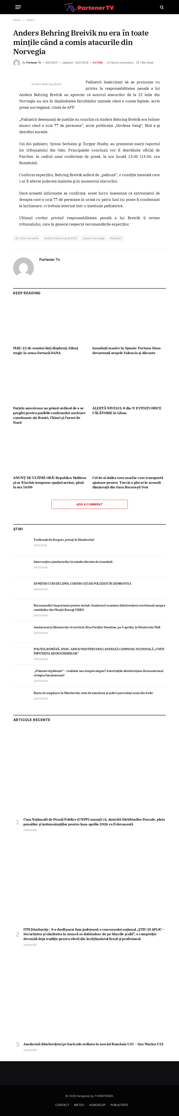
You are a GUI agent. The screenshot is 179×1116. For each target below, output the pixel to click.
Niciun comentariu (122, 62)
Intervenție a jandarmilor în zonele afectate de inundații (73, 562)
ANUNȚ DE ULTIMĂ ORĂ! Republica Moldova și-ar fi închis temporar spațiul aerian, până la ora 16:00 (49, 482)
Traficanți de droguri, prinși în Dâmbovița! (64, 540)
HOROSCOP (97, 1105)
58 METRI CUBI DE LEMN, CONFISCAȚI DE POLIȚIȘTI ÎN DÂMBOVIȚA (82, 584)
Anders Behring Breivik (60, 238)
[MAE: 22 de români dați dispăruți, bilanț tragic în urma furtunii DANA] (50, 322)
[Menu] (18, 7)
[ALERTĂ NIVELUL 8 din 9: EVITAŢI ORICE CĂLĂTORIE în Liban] (129, 382)
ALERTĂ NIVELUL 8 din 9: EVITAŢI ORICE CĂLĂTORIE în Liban (126, 410)
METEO (79, 1105)
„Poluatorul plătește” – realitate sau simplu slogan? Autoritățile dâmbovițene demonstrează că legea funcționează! (98, 673)
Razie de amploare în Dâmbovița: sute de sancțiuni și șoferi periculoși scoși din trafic (93, 693)
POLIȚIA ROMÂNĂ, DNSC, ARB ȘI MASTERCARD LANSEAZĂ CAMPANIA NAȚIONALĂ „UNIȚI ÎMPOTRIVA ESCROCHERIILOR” (99, 651)
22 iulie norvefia (27, 238)
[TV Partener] (89, 7)
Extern (98, 62)
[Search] (161, 7)
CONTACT (62, 1105)
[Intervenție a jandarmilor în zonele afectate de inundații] (21, 566)
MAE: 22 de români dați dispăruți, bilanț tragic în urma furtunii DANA (45, 350)
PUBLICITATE (119, 1105)
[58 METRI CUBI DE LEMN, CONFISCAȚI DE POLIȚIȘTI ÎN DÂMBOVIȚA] (21, 588)
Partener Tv (33, 62)
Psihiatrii (116, 238)
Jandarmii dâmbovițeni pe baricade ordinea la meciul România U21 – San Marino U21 (93, 1044)
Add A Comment (89, 504)
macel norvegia (93, 238)
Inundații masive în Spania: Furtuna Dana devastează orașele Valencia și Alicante (126, 350)
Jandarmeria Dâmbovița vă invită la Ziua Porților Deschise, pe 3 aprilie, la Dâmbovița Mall (97, 627)
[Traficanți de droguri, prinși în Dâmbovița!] (21, 544)
